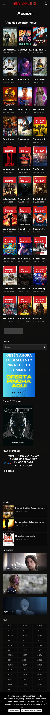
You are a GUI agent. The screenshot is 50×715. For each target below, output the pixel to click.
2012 (40, 645)
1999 (10, 670)
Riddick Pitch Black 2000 (30, 229)
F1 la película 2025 (12, 79)
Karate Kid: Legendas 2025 (16, 109)
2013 (25, 645)
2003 (39, 660)
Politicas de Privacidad (31, 711)
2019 (25, 635)
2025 (25, 626)
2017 (10, 640)
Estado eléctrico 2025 (13, 199)
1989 (25, 684)
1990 (10, 684)
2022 (25, 631)
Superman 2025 (25, 109)
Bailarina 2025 (25, 79)
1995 (25, 675)
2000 (39, 665)
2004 (25, 660)
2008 (10, 655)
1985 (40, 689)
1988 (40, 684)
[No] (46, 703)
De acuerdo (14, 711)
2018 (40, 635)
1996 (10, 675)
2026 (10, 626)
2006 (39, 655)
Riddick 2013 (39, 199)
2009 (39, 650)
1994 (40, 675)
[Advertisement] (25, 486)
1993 (10, 679)
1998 (25, 670)
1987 (10, 689)
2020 (10, 635)
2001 (25, 665)
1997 (40, 670)
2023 (10, 631)
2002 (10, 665)
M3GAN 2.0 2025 (41, 109)
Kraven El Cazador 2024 (30, 289)
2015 (40, 640)
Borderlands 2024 (27, 318)
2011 (10, 650)
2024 (39, 626)
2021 (40, 631)
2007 (24, 655)
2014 (10, 645)
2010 (25, 650)
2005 (10, 660)
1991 (40, 679)
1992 (25, 679)
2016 (25, 640)
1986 (25, 689)
